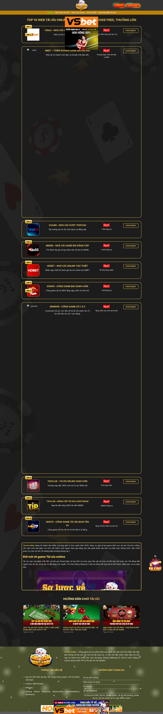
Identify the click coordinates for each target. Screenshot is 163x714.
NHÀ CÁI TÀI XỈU (78, 13)
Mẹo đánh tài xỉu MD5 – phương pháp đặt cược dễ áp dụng (121, 629)
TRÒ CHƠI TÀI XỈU (62, 13)
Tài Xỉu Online (70, 652)
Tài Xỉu (50, 13)
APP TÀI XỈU (91, 13)
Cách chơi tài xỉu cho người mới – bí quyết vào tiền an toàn (80, 629)
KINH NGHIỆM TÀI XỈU (107, 13)
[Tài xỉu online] (81, 5)
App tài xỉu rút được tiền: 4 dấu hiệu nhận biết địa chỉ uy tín (41, 629)
